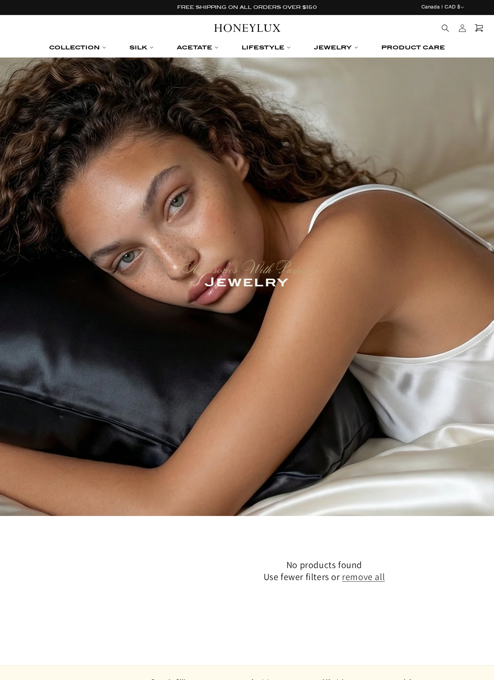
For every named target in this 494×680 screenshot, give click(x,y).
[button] (77, 47)
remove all (363, 577)
